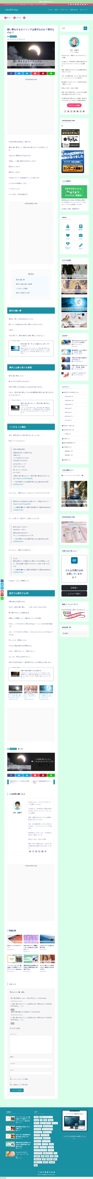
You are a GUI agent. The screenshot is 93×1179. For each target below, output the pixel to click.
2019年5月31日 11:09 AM (16, 1015)
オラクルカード (48, 1126)
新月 (22, 749)
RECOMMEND (69, 443)
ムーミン (50, 1147)
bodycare (69, 404)
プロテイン (37, 1144)
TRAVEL (67, 447)
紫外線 (45, 1162)
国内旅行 (69, 451)
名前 (12, 1057)
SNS (45, 1120)
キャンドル (37, 1129)
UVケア (37, 1123)
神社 (55, 1159)
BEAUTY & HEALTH (71, 392)
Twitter (51, 1120)
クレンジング (38, 1132)
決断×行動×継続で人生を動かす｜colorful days (25, 1012)
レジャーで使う (74, 594)
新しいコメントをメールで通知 (19, 1079)
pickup (36, 1120)
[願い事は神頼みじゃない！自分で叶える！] (31, 689)
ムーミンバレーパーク (40, 1150)
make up (68, 412)
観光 (36, 1165)
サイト (12, 1070)
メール (12, 1063)
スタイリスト (38, 1138)
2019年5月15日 (18, 484)
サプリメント (47, 1132)
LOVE (67, 438)
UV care (68, 420)
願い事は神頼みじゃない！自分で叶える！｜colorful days (28, 998)
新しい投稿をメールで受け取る (19, 1084)
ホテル (51, 1144)
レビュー (50, 1150)
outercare (69, 400)
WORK (67, 460)
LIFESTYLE (13, 36)
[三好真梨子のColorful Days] (11, 9)
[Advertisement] (31, 94)
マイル (36, 1147)
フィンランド (46, 1141)
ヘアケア (45, 1144)
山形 (51, 1156)
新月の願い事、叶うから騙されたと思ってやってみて (46, 695)
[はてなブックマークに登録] (27, 73)
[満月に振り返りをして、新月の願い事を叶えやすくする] (15, 689)
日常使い (74, 588)
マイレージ (43, 1147)
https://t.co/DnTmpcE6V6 (22, 504)
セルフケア (47, 1138)
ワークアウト (38, 1153)
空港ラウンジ (38, 1162)
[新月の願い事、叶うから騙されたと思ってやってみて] (46, 689)
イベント (54, 1123)
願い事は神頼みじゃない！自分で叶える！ (31, 695)
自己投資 (51, 1162)
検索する (85, 28)
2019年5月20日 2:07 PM (16, 1001)
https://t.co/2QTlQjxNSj (24, 478)
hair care (68, 408)
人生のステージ (48, 1153)
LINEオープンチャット (46, 1117)
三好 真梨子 (17, 813)
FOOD (68, 434)
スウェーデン (44, 1135)
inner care (69, 396)
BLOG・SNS (69, 426)
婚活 (42, 1156)
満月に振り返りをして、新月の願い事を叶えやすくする (15, 695)
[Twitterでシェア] (19, 73)
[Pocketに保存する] (35, 73)
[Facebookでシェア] (11, 73)
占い (55, 1153)
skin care (69, 416)
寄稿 (47, 1156)
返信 (12, 1009)
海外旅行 (69, 455)
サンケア (37, 1135)
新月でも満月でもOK (23, 293)
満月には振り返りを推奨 (24, 284)
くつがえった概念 (22, 288)
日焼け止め (37, 1159)
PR (41, 1120)
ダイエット (37, 1141)
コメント (13, 1034)
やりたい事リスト (45, 1123)
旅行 (56, 1156)
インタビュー (38, 1126)
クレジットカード (47, 1129)
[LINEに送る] (51, 73)
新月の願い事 (20, 280)
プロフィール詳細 (74, 105)
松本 (44, 1159)
